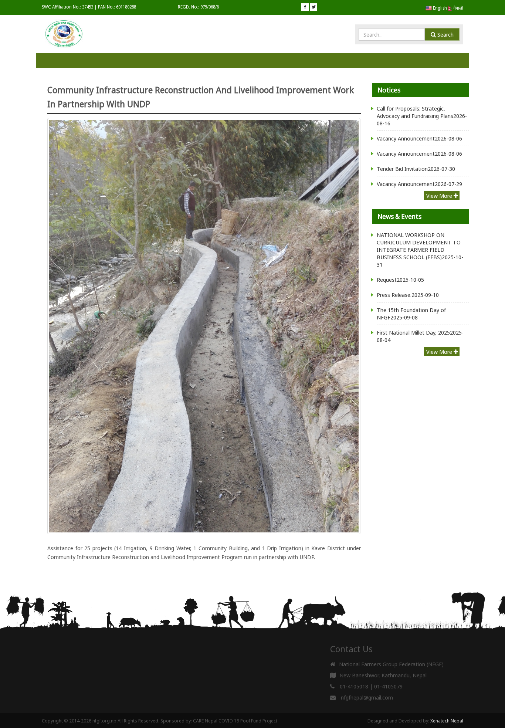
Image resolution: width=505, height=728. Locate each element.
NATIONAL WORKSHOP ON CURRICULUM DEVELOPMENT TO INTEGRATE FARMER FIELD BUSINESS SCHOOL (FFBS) (420, 249)
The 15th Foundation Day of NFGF (411, 313)
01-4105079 (388, 686)
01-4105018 (354, 686)
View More (440, 195)
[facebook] (305, 7)
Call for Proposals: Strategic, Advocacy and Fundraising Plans (422, 116)
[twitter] (313, 7)
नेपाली (457, 8)
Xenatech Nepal (446, 720)
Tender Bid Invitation (416, 168)
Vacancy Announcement (419, 138)
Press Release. (408, 294)
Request (400, 279)
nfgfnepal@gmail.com (367, 697)
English (439, 8)
